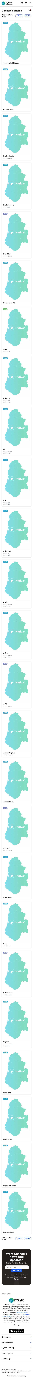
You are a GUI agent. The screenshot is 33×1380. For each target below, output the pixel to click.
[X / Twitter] (14, 1325)
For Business (7, 1342)
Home (3, 1293)
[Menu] (30, 3)
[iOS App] (16, 1331)
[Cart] (26, 3)
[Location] (21, 3)
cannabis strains (21, 1312)
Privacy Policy (22, 1376)
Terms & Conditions (12, 1376)
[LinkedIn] (18, 1325)
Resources (6, 1337)
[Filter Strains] (30, 10)
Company (6, 1359)
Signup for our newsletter (16, 1263)
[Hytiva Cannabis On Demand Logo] (8, 3)
